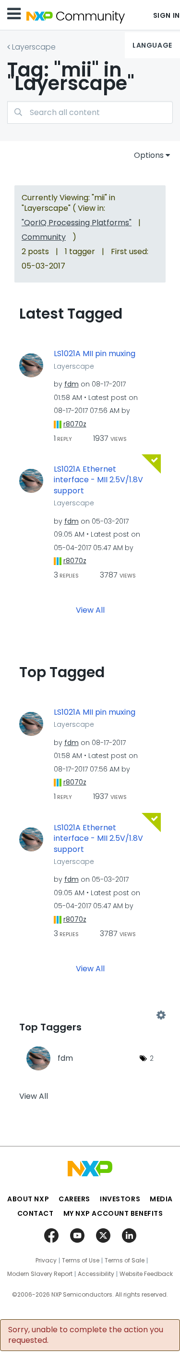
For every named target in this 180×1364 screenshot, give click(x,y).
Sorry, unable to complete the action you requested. (85, 1335)
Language (152, 45)
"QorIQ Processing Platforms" (77, 222)
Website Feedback (146, 1274)
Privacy (46, 1260)
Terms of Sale (124, 1260)
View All (90, 609)
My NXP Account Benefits (113, 1213)
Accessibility (96, 1274)
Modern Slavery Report (39, 1274)
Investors (120, 1199)
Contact (35, 1213)
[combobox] (90, 112)
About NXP (28, 1199)
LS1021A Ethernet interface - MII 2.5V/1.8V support (98, 480)
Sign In (166, 15)
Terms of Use (80, 1260)
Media (161, 1199)
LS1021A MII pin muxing (94, 353)
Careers (74, 1199)
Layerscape (34, 46)
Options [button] (149, 155)
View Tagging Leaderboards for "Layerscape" (90, 1015)
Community (44, 237)
